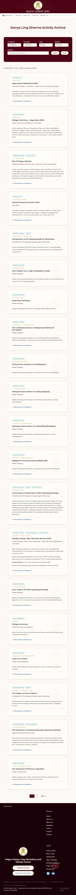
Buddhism (9, 15)
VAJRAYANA (35, 15)
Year (41, 42)
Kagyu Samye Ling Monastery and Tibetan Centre (23, 860)
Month (57, 42)
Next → (43, 796)
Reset (64, 53)
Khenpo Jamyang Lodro (19, 772)
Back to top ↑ (8, 806)
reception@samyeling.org (18, 885)
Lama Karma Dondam (18, 86)
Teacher (26, 42)
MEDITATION (44, 15)
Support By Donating (23, 868)
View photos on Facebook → (23, 101)
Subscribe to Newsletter (23, 873)
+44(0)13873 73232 (57, 882)
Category (11, 42)
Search (10, 50)
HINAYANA (18, 15)
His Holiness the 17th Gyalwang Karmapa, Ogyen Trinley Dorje (31, 242)
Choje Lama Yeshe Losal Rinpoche (22, 123)
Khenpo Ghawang (17, 274)
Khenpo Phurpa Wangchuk (32, 541)
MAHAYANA (26, 15)
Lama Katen (29, 86)
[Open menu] (55, 866)
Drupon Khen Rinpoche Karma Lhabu (23, 164)
